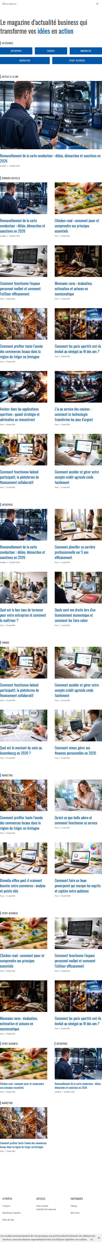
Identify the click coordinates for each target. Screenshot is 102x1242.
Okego (74, 1206)
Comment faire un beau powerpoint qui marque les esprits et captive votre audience (78, 886)
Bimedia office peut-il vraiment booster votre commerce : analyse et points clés (22, 886)
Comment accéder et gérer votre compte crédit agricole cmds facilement (77, 477)
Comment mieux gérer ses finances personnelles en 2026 (75, 750)
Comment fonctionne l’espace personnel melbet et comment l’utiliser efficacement (20, 288)
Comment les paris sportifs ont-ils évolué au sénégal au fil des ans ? (78, 348)
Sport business (77, 60)
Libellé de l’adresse (46, 1209)
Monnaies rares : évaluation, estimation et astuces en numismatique (73, 288)
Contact (6, 1206)
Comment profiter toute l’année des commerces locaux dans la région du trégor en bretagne (21, 351)
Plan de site (8, 1219)
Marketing (25, 60)
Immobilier (85, 50)
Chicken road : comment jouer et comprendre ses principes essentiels (77, 226)
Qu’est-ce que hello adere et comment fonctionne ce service (76, 820)
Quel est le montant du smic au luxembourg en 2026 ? (21, 750)
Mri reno (75, 1212)
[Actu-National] (9, 3)
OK (91, 1239)
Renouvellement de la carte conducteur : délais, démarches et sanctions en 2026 (50, 158)
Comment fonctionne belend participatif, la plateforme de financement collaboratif (19, 477)
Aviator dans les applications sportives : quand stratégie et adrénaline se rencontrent (20, 414)
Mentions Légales (11, 1212)
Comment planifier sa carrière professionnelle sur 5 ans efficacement (75, 552)
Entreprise (16, 50)
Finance (51, 50)
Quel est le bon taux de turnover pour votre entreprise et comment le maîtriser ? (23, 615)
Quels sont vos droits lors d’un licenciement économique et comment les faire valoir (75, 615)
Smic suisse (42, 1206)
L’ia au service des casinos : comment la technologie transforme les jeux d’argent (74, 414)
